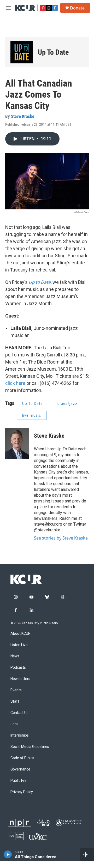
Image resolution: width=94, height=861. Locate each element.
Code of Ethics (22, 758)
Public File (18, 781)
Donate (77, 8)
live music (31, 415)
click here (15, 383)
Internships (19, 735)
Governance (20, 769)
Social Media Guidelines (29, 747)
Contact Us (19, 713)
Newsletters (20, 679)
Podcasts (18, 667)
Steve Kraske (22, 116)
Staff (14, 701)
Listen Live (19, 645)
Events (16, 690)
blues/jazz (67, 403)
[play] (8, 854)
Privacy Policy (21, 792)
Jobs (14, 724)
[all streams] (87, 854)
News (15, 656)
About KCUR (20, 634)
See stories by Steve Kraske (61, 538)
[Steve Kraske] (17, 443)
